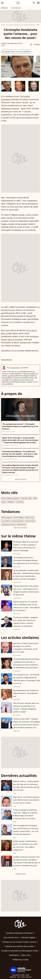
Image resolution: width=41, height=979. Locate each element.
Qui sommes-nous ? (11, 937)
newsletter (38, 3)
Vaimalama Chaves (8, 524)
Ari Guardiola (14, 368)
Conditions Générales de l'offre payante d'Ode (19, 951)
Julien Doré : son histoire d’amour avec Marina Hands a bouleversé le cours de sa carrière (26, 800)
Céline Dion (21, 524)
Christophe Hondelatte (28, 25)
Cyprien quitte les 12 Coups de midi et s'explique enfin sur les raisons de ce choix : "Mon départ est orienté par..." (26, 606)
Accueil (3, 25)
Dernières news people (13, 25)
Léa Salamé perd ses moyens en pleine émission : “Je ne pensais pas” (25, 693)
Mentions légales (28, 937)
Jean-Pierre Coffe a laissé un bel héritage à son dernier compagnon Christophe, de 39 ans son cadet (25, 647)
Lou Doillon (6, 521)
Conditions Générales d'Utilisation (19, 933)
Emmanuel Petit (17, 521)
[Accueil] (18, 3)
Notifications (14, 955)
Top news (19, 502)
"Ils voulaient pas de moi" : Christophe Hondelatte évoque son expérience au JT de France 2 (26, 560)
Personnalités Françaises (10, 498)
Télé (35, 498)
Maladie (11, 502)
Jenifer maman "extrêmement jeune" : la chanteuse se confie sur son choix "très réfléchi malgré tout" (25, 845)
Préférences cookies (20, 959)
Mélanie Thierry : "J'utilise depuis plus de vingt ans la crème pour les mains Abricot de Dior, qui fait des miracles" (26, 785)
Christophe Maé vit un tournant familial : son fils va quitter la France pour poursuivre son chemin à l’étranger (25, 546)
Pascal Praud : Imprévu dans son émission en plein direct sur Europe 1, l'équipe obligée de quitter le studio (26, 707)
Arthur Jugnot (6, 517)
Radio (4, 502)
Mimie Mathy (18, 517)
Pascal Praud (30, 521)
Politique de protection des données (19, 946)
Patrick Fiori (30, 517)
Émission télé (26, 498)
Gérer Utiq (25, 955)
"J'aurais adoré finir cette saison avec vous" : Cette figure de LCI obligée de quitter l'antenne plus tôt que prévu (26, 590)
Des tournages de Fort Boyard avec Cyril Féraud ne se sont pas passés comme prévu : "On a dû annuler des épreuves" (25, 829)
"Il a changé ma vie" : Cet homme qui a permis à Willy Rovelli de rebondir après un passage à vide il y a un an (26, 679)
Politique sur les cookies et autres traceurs (19, 942)
